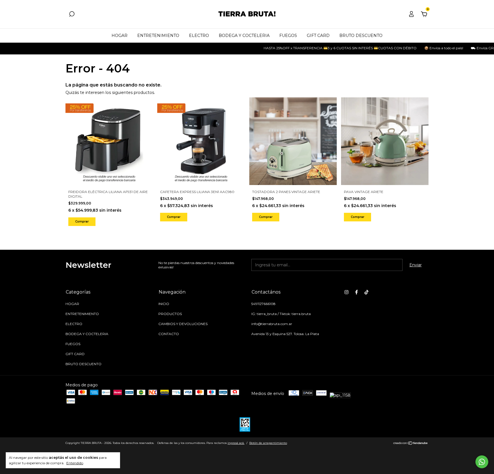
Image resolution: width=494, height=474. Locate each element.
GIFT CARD (318, 35)
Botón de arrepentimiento (268, 443)
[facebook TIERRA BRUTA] (356, 292)
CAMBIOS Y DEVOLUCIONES (183, 324)
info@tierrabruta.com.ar (271, 324)
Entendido (74, 463)
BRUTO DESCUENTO (361, 35)
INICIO (163, 304)
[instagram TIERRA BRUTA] (346, 292)
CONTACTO (168, 334)
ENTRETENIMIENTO (158, 35)
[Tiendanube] (411, 443)
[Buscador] (71, 14)
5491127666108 (263, 304)
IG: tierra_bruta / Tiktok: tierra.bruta (281, 314)
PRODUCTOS (170, 314)
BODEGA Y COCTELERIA (244, 35)
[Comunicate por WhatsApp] (481, 461)
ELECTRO (199, 35)
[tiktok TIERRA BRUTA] (366, 292)
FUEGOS (288, 35)
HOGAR (119, 35)
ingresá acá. (236, 443)
